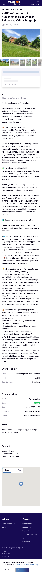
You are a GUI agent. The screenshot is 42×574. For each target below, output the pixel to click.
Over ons (25, 538)
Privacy (4, 551)
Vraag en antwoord (29, 534)
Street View (17, 470)
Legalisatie (26, 531)
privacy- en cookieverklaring (27, 565)
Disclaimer (5, 556)
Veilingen (20, 9)
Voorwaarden (6, 554)
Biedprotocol (27, 524)
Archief (4, 527)
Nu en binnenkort (8, 524)
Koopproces (27, 527)
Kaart (7, 470)
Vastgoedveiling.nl (8, 9)
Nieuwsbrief (26, 542)
